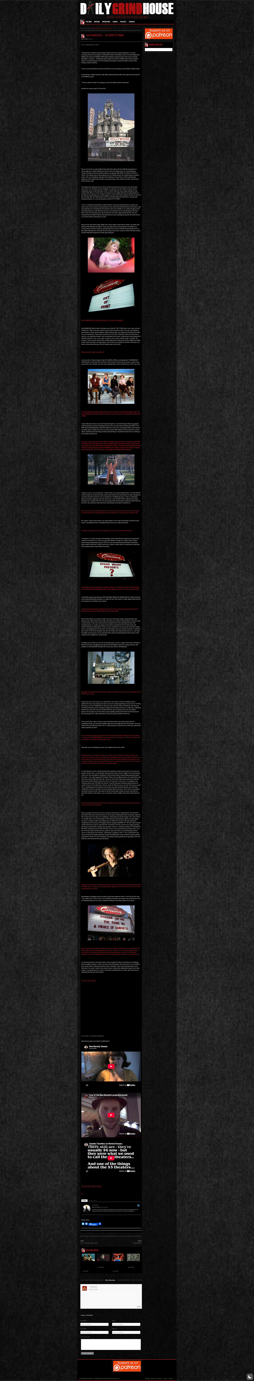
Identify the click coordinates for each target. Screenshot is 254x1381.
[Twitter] (138, 1205)
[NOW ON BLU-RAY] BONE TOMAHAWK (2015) (133, 1264)
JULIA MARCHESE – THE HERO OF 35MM (104, 35)
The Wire (89, 22)
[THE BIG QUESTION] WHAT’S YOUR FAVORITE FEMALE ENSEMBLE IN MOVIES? (87, 1266)
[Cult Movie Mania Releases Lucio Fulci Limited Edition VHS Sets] (118, 1258)
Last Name (83, 1329)
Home (82, 28)
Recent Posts (93, 1200)
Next (137, 1242)
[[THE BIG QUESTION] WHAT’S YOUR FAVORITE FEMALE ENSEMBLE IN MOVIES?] (88, 1258)
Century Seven (115, 1378)
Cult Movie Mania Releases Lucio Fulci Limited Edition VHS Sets (117, 1266)
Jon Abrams (95, 1205)
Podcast (123, 22)
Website (114, 1329)
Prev (89, 1242)
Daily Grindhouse (104, 1207)
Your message (85, 1337)
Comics (115, 22)
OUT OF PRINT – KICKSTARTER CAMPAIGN (92, 1036)
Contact (132, 22)
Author (84, 1200)
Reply (139, 1306)
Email (113, 1320)
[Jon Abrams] (86, 1209)
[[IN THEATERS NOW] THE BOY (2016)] (103, 1258)
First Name (83, 1320)
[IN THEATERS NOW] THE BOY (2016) (103, 1264)
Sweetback (93, 1287)
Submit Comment (87, 1353)
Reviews (97, 22)
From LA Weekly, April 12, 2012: (90, 45)
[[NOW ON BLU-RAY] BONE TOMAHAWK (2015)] (133, 1258)
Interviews (106, 22)
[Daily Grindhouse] (127, 8)
